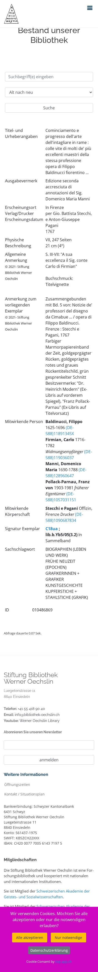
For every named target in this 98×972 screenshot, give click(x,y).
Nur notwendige (68, 937)
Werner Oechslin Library (40, 721)
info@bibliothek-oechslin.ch (37, 715)
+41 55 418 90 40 (31, 709)
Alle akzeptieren (29, 937)
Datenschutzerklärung (49, 950)
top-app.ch (63, 961)
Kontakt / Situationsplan (24, 794)
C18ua (51, 528)
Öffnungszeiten (17, 784)
